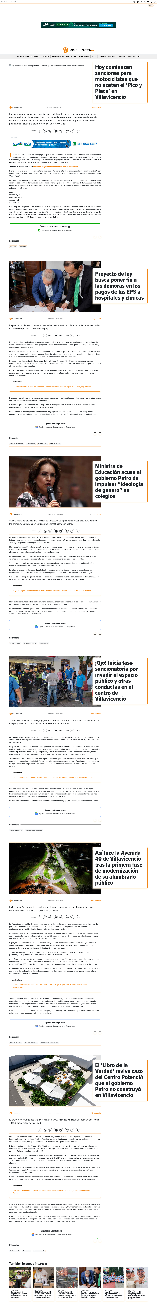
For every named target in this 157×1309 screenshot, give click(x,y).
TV (139, 57)
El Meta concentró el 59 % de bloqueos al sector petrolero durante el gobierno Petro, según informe (52, 387)
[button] (100, 236)
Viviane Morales (44, 643)
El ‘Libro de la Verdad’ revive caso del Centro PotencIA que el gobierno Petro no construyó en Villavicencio (50, 986)
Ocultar (151, 5)
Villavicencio (58, 57)
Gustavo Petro (26, 1251)
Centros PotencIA (14, 1251)
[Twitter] (45, 131)
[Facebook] (39, 131)
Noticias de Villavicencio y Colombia (33, 57)
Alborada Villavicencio (15, 1042)
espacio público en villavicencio (34, 830)
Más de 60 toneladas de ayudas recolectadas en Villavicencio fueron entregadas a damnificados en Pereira (52, 1191)
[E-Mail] (67, 131)
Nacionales (84, 57)
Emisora (131, 57)
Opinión (102, 57)
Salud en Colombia (55, 443)
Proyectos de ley (42, 443)
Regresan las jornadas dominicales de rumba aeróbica (55, 167)
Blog (94, 57)
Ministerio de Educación (30, 643)
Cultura (112, 57)
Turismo (121, 57)
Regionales (71, 57)
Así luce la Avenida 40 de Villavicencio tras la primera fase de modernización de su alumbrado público (53, 777)
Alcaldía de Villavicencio (16, 830)
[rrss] (134, 2)
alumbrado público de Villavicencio (49, 1042)
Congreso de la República (16, 443)
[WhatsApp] (50, 131)
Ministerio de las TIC (39, 1251)
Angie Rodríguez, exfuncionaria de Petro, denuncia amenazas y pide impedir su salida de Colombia (52, 591)
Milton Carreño (31, 443)
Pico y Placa (13, 246)
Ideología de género (15, 643)
